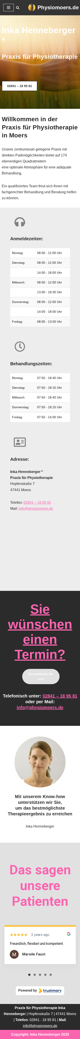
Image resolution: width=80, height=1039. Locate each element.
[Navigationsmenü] (8, 7)
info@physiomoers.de (36, 508)
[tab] (29, 974)
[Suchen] (17, 7)
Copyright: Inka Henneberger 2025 (40, 1034)
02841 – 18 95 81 (19, 86)
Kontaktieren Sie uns (41, 676)
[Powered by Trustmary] (40, 990)
